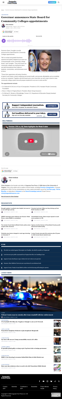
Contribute (52, 2)
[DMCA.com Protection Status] (56, 394)
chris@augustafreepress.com (10, 193)
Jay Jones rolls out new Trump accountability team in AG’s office (19, 339)
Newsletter (34, 386)
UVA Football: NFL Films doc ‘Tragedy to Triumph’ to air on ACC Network (22, 322)
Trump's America (6, 346)
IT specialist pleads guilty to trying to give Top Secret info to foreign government (23, 348)
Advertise (14, 386)
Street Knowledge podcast (33, 191)
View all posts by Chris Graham (9, 196)
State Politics (5, 355)
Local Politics (5, 364)
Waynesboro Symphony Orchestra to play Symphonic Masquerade (19, 330)
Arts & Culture (5, 329)
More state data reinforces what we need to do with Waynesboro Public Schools (23, 366)
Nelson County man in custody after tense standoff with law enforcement (27, 315)
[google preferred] (7, 31)
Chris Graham (6, 220)
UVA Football (5, 320)
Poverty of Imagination (47, 187)
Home (2, 10)
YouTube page (50, 189)
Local (3, 312)
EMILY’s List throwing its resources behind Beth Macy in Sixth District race (22, 357)
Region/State (5, 14)
